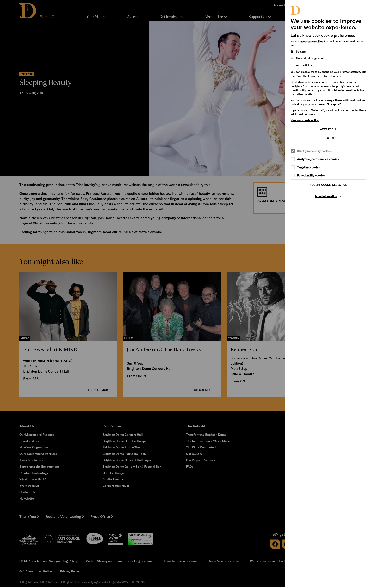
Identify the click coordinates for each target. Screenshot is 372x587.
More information (326, 196)
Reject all (328, 137)
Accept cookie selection (328, 184)
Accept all (328, 129)
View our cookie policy (305, 120)
